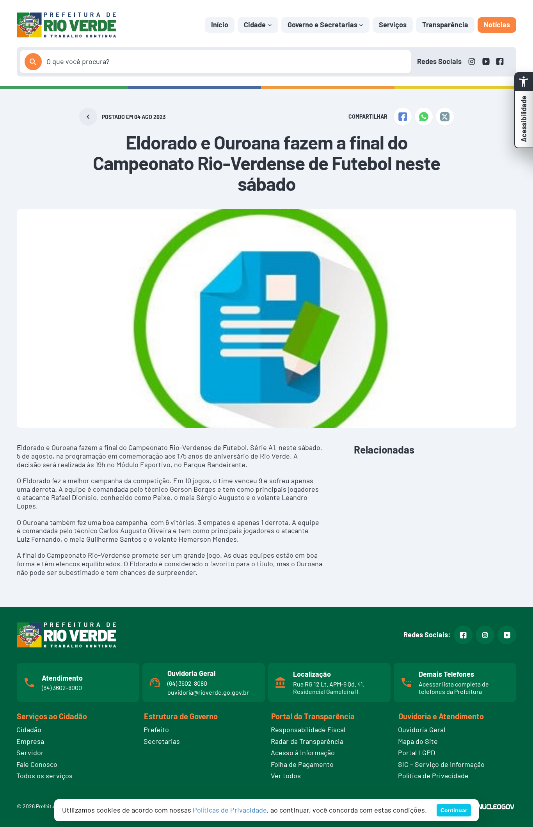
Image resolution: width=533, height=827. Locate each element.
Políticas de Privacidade (230, 810)
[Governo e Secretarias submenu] (361, 25)
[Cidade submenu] (270, 25)
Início (219, 24)
